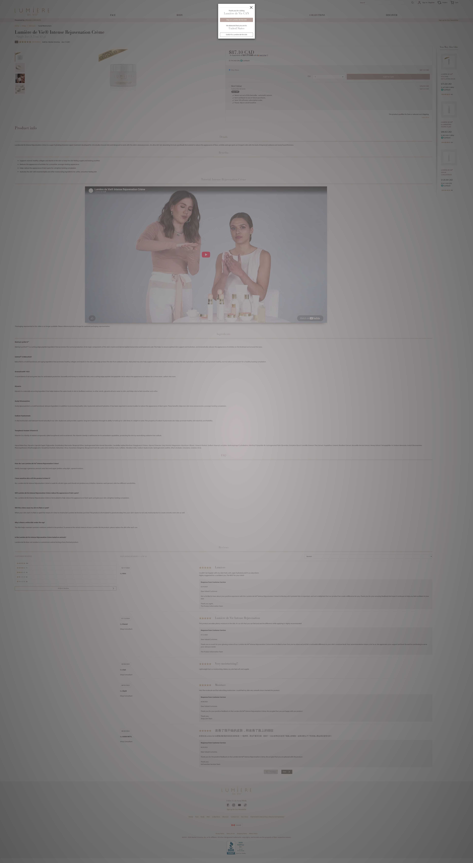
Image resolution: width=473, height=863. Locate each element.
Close (251, 7)
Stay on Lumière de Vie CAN (236, 20)
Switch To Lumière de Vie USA (236, 34)
